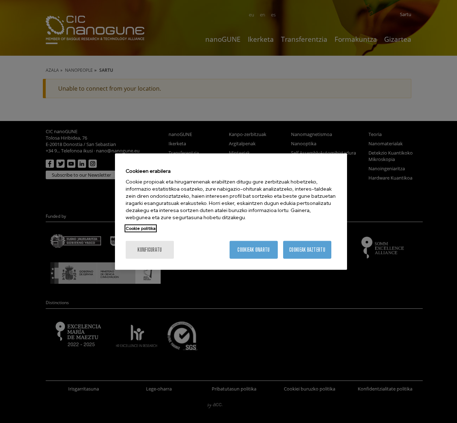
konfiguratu (149, 250)
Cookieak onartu (253, 250)
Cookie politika (141, 228)
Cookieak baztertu (307, 250)
